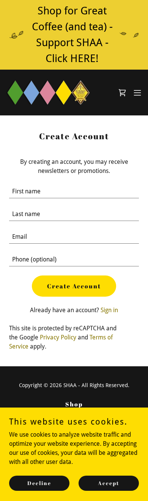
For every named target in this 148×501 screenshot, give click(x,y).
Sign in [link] (109, 310)
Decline (39, 483)
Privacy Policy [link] (58, 337)
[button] (137, 92)
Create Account (74, 286)
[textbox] (74, 191)
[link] (48, 92)
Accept (109, 483)
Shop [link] (74, 404)
